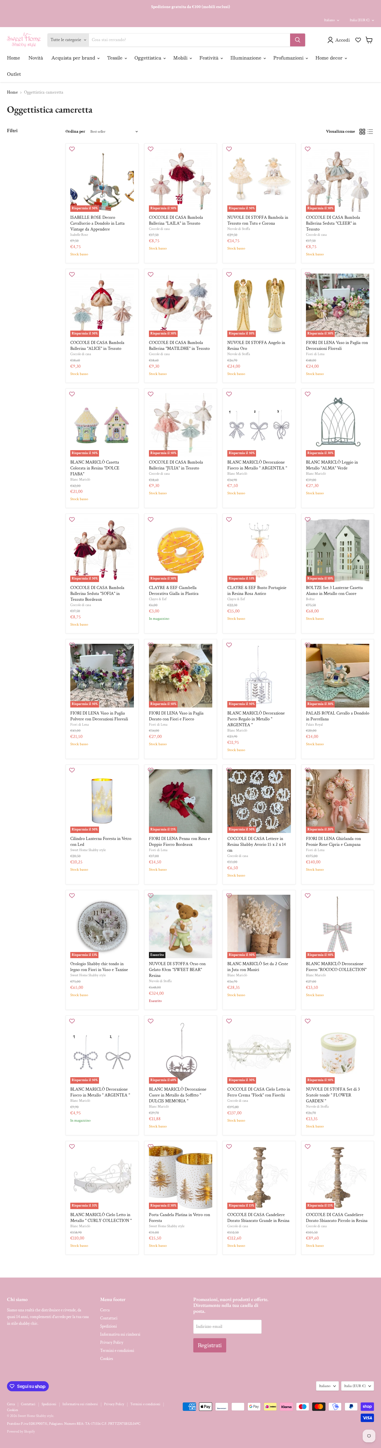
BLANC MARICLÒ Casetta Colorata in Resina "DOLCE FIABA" (94, 468)
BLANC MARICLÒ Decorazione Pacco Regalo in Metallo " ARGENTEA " (256, 719)
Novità (35, 57)
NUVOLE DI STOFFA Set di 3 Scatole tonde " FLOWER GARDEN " (333, 1095)
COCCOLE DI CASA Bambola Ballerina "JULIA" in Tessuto (176, 465)
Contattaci (108, 1318)
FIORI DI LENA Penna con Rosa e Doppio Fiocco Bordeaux (179, 842)
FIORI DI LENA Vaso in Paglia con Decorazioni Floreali (337, 346)
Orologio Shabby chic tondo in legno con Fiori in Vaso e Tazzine (99, 967)
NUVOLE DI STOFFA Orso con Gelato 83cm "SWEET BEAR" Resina (177, 970)
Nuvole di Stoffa (238, 229)
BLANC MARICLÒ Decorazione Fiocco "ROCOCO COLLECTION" (336, 967)
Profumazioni (289, 57)
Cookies (106, 1358)
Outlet (14, 74)
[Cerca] (297, 40)
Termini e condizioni (117, 1350)
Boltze (310, 599)
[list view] (370, 132)
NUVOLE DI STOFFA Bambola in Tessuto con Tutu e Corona (257, 220)
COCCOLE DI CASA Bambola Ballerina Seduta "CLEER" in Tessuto (333, 223)
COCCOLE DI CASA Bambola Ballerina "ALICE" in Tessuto (97, 346)
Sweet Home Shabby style (88, 850)
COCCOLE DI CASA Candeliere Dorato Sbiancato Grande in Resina (258, 1218)
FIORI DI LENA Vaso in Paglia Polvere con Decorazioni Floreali (99, 716)
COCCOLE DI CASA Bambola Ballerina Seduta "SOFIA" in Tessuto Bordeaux (97, 593)
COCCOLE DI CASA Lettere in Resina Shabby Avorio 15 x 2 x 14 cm (256, 844)
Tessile (115, 57)
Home (13, 57)
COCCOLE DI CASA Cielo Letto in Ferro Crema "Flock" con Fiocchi (258, 1092)
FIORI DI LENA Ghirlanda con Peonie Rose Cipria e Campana (333, 842)
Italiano (329, 20)
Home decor (329, 57)
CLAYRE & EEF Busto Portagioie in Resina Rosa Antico (256, 591)
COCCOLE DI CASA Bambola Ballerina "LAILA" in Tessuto (176, 220)
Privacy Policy (111, 1342)
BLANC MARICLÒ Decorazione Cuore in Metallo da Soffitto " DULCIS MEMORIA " (177, 1095)
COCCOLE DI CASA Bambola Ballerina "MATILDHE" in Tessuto (179, 346)
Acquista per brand (74, 57)
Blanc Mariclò (80, 479)
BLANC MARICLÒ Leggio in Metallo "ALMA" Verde (332, 465)
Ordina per (75, 131)
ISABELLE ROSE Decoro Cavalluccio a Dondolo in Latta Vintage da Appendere (97, 223)
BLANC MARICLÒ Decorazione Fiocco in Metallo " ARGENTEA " (257, 465)
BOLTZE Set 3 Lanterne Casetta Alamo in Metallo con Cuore (334, 591)
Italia (360, 20)
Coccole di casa (159, 229)
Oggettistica (148, 57)
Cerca (105, 1310)
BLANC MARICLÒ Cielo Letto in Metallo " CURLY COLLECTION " (101, 1218)
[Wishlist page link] (358, 40)
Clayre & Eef (158, 599)
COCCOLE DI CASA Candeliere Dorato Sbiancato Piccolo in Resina (337, 1218)
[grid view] (362, 132)
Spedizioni (108, 1326)
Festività (209, 57)
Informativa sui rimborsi (120, 1334)
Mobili (181, 57)
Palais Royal (314, 724)
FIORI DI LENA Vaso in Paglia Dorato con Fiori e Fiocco (176, 716)
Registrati (210, 1345)
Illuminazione (246, 57)
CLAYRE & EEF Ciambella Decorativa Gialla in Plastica (174, 591)
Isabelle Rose (79, 234)
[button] (339, 40)
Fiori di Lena (315, 354)
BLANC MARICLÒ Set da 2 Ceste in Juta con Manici (257, 967)
